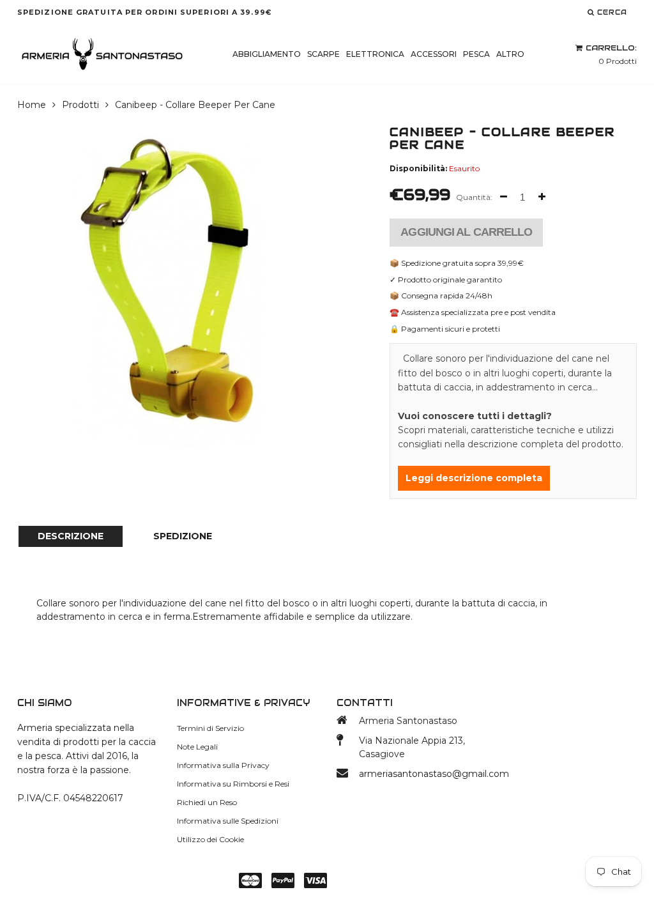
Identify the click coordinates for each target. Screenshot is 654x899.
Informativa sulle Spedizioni (227, 821)
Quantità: (474, 197)
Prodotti (80, 105)
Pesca (476, 54)
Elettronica (375, 54)
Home (31, 105)
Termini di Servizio (210, 728)
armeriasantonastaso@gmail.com (418, 774)
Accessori (434, 54)
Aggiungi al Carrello (466, 232)
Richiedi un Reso (207, 802)
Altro (510, 54)
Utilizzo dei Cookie (210, 839)
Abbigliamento (266, 54)
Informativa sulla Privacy (223, 765)
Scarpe (323, 54)
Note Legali (197, 746)
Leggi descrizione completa (474, 478)
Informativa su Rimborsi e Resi (233, 783)
